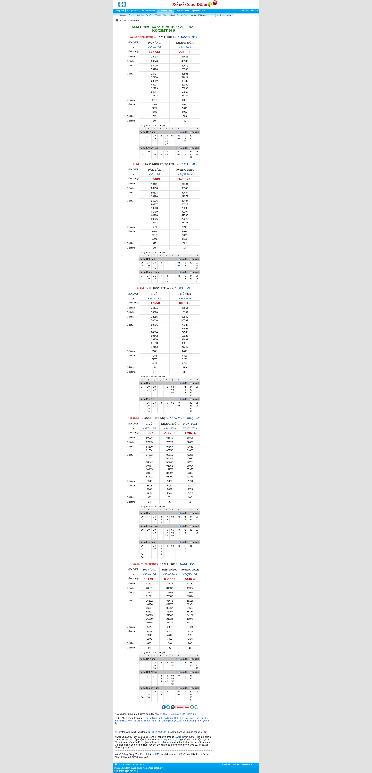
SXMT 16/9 (187, 564)
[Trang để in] (172, 709)
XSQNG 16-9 (190, 574)
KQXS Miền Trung (144, 564)
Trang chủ (120, 11)
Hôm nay (122, 15)
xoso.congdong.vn (165, 739)
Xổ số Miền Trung (165, 11)
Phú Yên (192, 15)
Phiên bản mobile (224, 15)
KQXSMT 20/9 (187, 37)
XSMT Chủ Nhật (155, 418)
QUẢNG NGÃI (190, 569)
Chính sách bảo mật (230, 764)
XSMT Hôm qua (188, 714)
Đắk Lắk (158, 15)
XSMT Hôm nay (170, 714)
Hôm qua (131, 15)
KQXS (134, 42)
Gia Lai (166, 15)
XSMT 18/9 (182, 288)
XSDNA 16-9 (149, 574)
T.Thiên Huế (203, 15)
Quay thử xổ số (198, 11)
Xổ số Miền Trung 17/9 (185, 418)
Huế (206, 718)
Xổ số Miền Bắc (148, 11)
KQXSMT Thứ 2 (160, 288)
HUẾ (154, 293)
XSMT (136, 164)
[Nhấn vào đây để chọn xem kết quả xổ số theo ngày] (182, 707)
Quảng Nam (181, 720)
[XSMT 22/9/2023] (203, 709)
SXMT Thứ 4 (165, 37)
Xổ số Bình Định (154, 718)
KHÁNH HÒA (185, 42)
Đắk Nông (189, 718)
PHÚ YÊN (184, 293)
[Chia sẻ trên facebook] (163, 709)
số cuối (196, 132)
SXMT (141, 288)
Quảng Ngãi (195, 720)
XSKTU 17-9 (190, 428)
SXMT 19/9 (187, 164)
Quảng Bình (168, 720)
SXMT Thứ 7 (168, 564)
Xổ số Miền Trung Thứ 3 (160, 164)
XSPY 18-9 (185, 298)
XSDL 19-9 (154, 174)
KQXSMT (134, 418)
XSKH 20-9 (185, 47)
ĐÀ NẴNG (154, 42)
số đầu (184, 132)
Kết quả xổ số (132, 11)
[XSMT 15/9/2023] (192, 709)
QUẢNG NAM (185, 169)
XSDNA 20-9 (154, 47)
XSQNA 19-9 (185, 174)
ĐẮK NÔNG (169, 569)
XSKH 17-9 (170, 428)
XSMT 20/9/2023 (123, 737)
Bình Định (140, 15)
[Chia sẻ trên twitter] (168, 709)
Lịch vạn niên (131, 771)
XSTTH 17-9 (149, 428)
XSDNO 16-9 (170, 574)
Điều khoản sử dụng (249, 764)
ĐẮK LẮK (154, 169)
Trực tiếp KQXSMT (158, 732)
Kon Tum (184, 15)
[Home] (116, 764)
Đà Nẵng (149, 15)
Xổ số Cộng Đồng (125, 754)
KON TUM (190, 423)
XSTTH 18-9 (154, 298)
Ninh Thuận (144, 720)
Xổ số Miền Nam (182, 11)
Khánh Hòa (174, 15)
